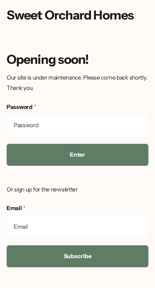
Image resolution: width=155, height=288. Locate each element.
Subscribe (78, 256)
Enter (77, 154)
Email (16, 208)
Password (21, 107)
